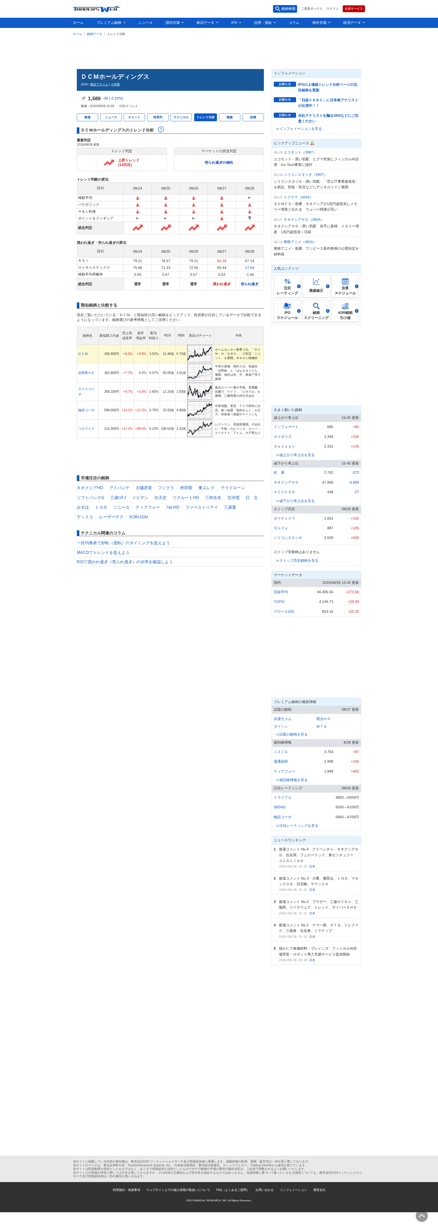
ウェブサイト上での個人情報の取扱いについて (178, 1190)
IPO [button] (234, 23)
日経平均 (281, 592)
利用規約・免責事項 (126, 1190)
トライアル (282, 797)
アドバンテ (119, 488)
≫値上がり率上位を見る (295, 455)
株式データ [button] (205, 23)
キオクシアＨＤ (286, 482)
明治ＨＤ (323, 719)
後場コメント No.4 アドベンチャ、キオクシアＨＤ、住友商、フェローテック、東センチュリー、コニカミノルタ (318, 855)
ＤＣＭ (83, 354)
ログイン (332, 8)
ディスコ (85, 517)
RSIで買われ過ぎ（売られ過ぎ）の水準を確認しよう (125, 562)
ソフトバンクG (90, 498)
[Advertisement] (219, 51)
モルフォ (281, 528)
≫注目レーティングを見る (297, 826)
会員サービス (354, 8)
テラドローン (233, 488)
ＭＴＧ (321, 726)
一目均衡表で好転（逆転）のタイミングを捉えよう (123, 543)
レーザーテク (111, 517)
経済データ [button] (352, 23)
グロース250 (284, 611)
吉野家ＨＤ (86, 373)
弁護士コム (282, 719)
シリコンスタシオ (288, 538)
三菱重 (230, 507)
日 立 (252, 498)
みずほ (83, 507)
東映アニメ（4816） (300, 242)
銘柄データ (94, 34)
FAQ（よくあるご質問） (232, 1190)
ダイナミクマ (284, 518)
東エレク (206, 488)
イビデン (140, 498)
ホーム (78, 23)
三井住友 (213, 498)
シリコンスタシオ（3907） (305, 175)
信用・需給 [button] (263, 23)
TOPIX (279, 602)
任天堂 (160, 498)
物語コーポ (86, 410)
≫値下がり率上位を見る (295, 501)
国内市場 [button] (173, 23)
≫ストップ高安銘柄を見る (297, 560)
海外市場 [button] (319, 23)
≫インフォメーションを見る (299, 129)
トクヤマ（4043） (298, 197)
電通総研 (281, 761)
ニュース (145, 23)
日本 (312, 866)
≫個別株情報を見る (292, 780)
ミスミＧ (281, 752)
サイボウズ (282, 437)
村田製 (186, 488)
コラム (294, 23)
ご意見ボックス (311, 8)
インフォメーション (293, 1190)
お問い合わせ (265, 1190)
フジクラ (166, 488)
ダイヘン (281, 726)
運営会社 (319, 1190)
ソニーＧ (121, 507)
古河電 (233, 498)
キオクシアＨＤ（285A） (304, 219)
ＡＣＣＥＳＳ (284, 492)
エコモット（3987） (300, 152)
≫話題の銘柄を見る (292, 734)
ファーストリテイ (202, 507)
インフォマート (286, 427)
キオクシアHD (90, 488)
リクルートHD (186, 498)
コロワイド (86, 429)
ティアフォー (148, 507)
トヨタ (101, 507)
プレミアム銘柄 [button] (109, 23)
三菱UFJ (118, 498)
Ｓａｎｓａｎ (284, 446)
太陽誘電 (144, 488)
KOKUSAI (139, 517)
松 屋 (279, 472)
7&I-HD (172, 507)
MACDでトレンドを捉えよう (103, 552)
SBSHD (280, 807)
